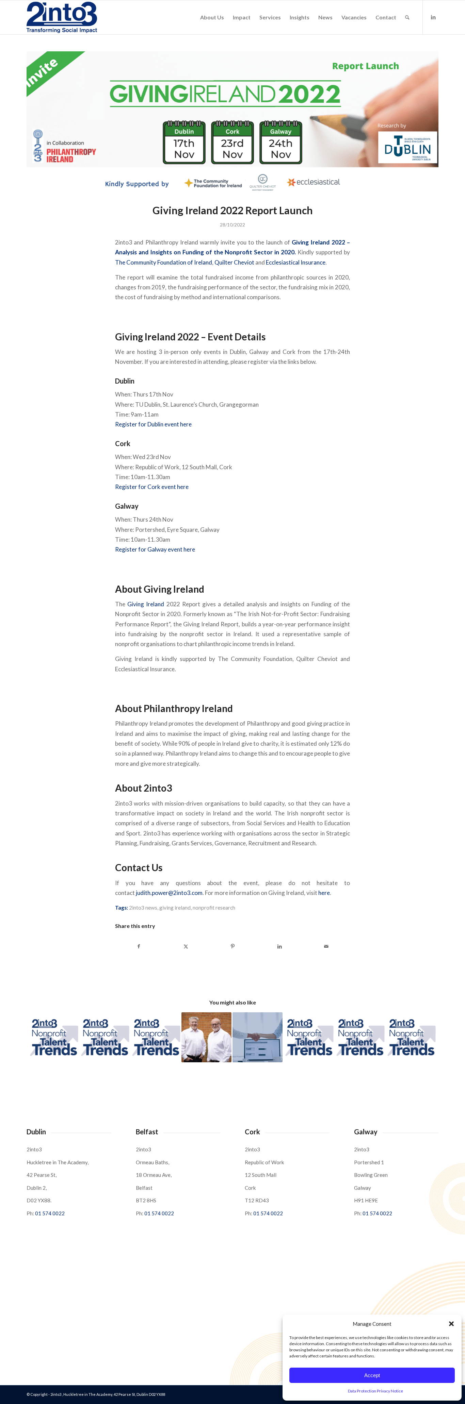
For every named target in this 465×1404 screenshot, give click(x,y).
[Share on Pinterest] (232, 946)
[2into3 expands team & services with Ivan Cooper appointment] (206, 1037)
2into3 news (143, 907)
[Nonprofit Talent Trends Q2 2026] (155, 1037)
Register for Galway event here (155, 549)
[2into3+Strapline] (62, 17)
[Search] (407, 17)
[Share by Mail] (326, 946)
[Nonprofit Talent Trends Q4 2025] (411, 1037)
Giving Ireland (144, 604)
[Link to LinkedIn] (433, 17)
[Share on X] (186, 946)
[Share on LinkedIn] (279, 946)
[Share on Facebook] (138, 946)
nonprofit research (214, 907)
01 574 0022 (50, 1213)
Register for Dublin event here (153, 424)
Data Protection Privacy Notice (375, 1390)
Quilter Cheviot (234, 262)
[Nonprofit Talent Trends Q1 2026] (360, 1037)
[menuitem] (212, 17)
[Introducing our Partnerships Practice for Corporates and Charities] (258, 1037)
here (324, 892)
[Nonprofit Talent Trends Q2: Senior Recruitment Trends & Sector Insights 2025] (53, 1037)
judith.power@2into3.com (169, 892)
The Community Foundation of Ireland (163, 262)
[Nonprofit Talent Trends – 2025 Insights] (104, 1037)
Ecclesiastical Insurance (295, 262)
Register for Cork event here (152, 486)
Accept (372, 1375)
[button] (451, 1323)
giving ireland (175, 907)
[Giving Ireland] (232, 123)
